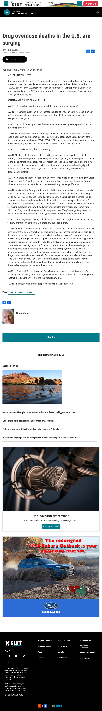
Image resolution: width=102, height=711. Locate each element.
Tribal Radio (62, 646)
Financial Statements (87, 653)
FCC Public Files (85, 641)
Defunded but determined (51, 516)
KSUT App (42, 658)
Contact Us (62, 658)
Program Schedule (45, 641)
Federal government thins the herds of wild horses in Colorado (30, 429)
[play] (7, 12)
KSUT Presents (64, 641)
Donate (92, 3)
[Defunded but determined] (51, 479)
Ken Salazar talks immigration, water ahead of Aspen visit (28, 420)
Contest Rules (84, 658)
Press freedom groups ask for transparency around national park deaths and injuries (40, 437)
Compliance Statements (83, 647)
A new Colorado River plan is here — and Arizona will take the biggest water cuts (38, 412)
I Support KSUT (51, 526)
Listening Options (44, 646)
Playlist (40, 652)
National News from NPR (22, 292)
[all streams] (98, 12)
